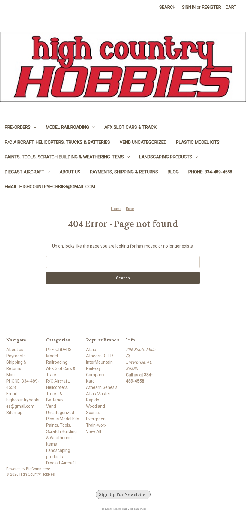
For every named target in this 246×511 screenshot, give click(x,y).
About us (70, 172)
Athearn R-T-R (99, 355)
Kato (90, 381)
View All (93, 431)
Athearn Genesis (102, 387)
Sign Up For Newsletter (123, 494)
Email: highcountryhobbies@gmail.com (50, 186)
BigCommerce (38, 469)
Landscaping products (165, 157)
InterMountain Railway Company (99, 368)
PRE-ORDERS (18, 127)
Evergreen (96, 418)
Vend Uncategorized (143, 142)
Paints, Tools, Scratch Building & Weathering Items (64, 157)
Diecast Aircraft (24, 172)
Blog (173, 172)
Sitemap (14, 412)
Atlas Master (98, 393)
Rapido (92, 400)
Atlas (91, 349)
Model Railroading (67, 127)
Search (167, 7)
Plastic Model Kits (198, 142)
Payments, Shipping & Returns (124, 172)
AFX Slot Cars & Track (130, 127)
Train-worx (96, 425)
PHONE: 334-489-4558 (210, 172)
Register (211, 7)
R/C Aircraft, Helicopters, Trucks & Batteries (57, 142)
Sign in (189, 7)
